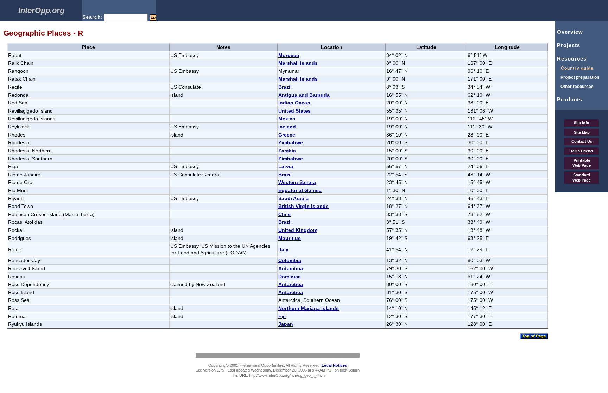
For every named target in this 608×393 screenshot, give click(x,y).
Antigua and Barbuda (304, 95)
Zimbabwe (290, 142)
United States (294, 111)
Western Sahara (297, 182)
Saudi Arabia (293, 198)
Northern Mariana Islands (308, 308)
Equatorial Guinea (300, 190)
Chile (284, 214)
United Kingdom (297, 230)
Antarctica (290, 268)
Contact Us (581, 141)
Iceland (287, 126)
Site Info (581, 123)
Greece (286, 135)
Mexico (287, 118)
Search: (92, 17)
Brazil (285, 87)
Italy (283, 249)
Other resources (574, 86)
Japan (285, 324)
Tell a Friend (581, 151)
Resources (571, 59)
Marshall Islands (298, 63)
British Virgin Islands (303, 206)
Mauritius (289, 238)
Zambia (287, 150)
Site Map (582, 132)
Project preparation (577, 77)
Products (568, 99)
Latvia (285, 166)
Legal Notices (334, 365)
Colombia (289, 260)
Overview (569, 32)
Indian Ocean (294, 103)
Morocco (288, 55)
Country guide (574, 68)
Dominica (289, 276)
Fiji (282, 316)
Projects (567, 45)
